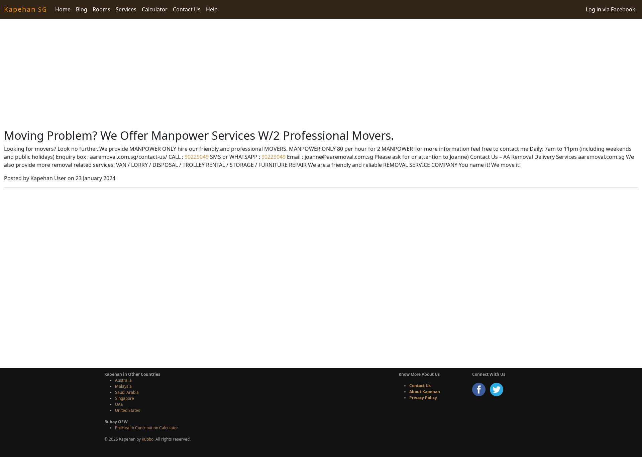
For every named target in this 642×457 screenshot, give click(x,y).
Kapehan (25, 9)
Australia (123, 380)
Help (212, 9)
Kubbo (147, 439)
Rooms (101, 9)
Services (126, 9)
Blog (81, 9)
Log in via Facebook (610, 9)
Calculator (155, 9)
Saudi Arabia (127, 392)
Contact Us (187, 9)
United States (127, 410)
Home (63, 9)
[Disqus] (321, 276)
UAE (119, 404)
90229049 (196, 156)
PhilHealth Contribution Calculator (146, 428)
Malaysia (123, 386)
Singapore (124, 398)
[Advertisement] (321, 73)
